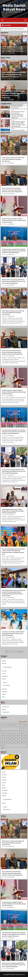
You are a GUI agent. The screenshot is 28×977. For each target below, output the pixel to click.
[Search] (25, 20)
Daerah (4, 42)
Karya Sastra (6, 685)
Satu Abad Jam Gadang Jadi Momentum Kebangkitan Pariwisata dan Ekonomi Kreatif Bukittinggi (13, 633)
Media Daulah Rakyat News (14, 7)
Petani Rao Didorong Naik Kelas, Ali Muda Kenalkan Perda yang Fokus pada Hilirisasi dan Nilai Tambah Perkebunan (14, 250)
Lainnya (4, 678)
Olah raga (4, 691)
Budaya (4, 660)
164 (19, 651)
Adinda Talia (12, 53)
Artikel (12, 128)
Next (22, 651)
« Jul (2, 748)
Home (3, 772)
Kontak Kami (5, 706)
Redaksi (4, 709)
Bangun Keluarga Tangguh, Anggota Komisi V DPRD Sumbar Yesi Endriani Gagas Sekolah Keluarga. (18, 124)
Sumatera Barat (7, 667)
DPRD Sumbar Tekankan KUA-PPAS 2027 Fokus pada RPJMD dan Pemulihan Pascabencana (14, 74)
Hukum (4, 673)
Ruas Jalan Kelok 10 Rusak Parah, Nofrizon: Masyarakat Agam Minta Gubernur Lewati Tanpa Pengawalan (14, 48)
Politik (4, 694)
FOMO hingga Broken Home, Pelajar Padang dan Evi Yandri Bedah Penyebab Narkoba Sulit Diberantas (13, 510)
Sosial (3, 697)
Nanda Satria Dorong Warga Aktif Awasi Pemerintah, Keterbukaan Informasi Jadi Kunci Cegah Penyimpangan (13, 281)
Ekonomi (4, 671)
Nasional (4, 689)
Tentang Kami (5, 712)
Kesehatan (5, 676)
